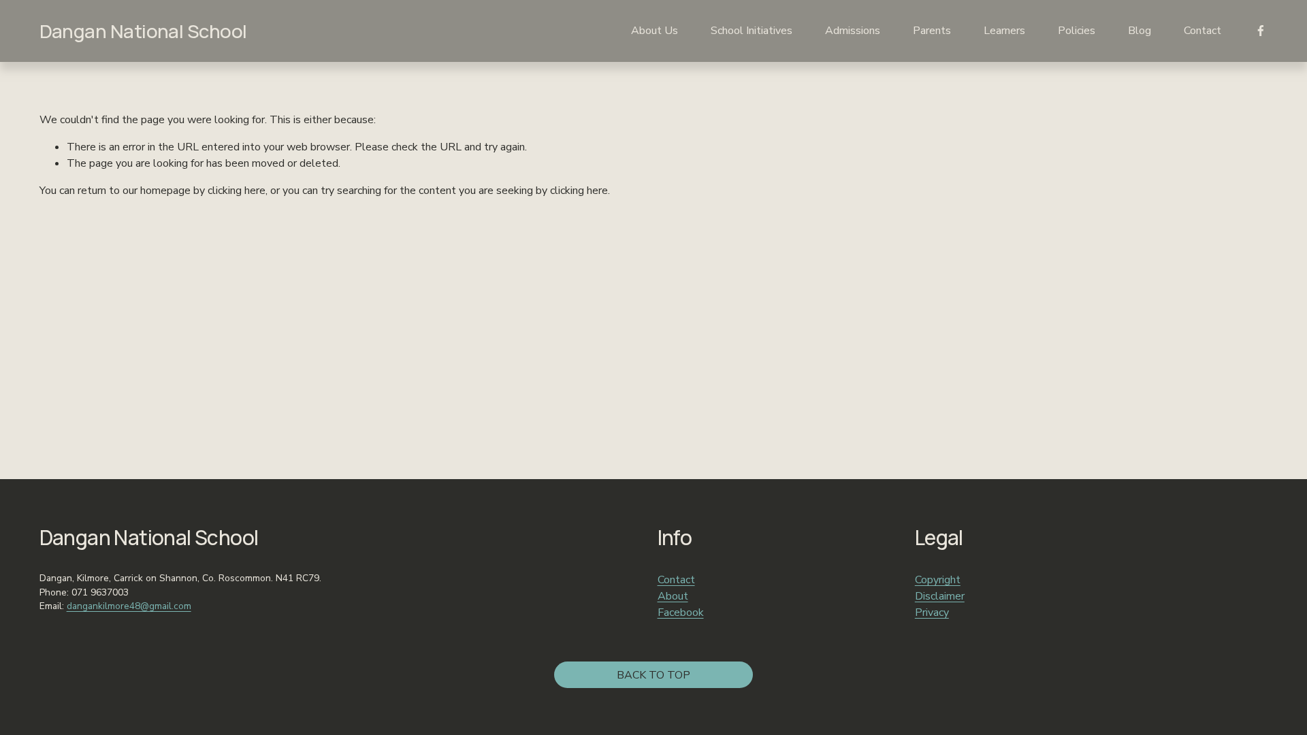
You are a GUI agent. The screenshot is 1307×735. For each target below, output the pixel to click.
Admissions (852, 30)
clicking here (236, 190)
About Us (654, 30)
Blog (1139, 30)
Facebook (681, 612)
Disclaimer (940, 596)
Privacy (932, 612)
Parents (932, 30)
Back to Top (653, 675)
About (673, 596)
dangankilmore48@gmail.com (129, 606)
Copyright (938, 579)
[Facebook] (1261, 30)
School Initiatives (751, 30)
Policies (1076, 30)
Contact (1202, 30)
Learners (1004, 30)
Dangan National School (143, 31)
